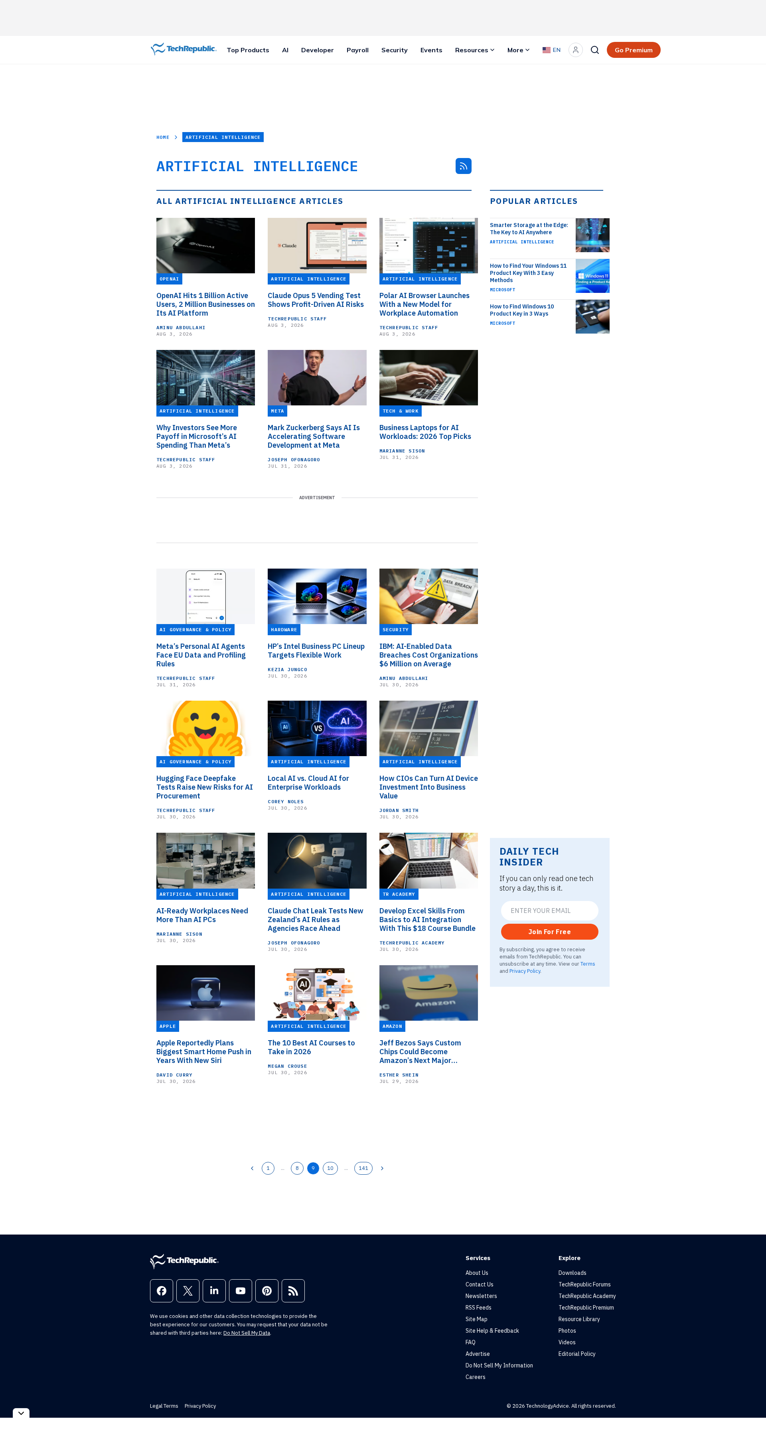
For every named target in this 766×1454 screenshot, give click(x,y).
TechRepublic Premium (586, 1307)
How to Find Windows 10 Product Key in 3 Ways (522, 310)
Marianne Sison (402, 451)
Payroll (358, 50)
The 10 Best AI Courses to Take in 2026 (311, 1047)
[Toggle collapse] (21, 1413)
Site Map (477, 1319)
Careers (476, 1377)
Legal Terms (164, 1406)
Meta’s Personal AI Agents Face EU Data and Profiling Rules (201, 655)
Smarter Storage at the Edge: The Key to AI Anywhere (529, 228)
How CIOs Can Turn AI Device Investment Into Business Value (428, 787)
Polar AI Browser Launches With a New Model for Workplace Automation (424, 304)
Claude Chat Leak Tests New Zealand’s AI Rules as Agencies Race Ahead (315, 920)
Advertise (478, 1353)
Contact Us (480, 1284)
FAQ (471, 1342)
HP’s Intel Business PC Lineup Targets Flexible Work (316, 651)
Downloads (572, 1272)
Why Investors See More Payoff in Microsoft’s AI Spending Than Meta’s (196, 436)
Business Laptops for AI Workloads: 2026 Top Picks (425, 432)
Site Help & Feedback (492, 1330)
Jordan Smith (399, 810)
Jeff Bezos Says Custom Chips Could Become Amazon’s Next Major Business (420, 1052)
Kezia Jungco (287, 669)
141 (363, 1168)
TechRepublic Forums (585, 1284)
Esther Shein (399, 1075)
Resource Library (579, 1319)
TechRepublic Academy (412, 943)
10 (330, 1168)
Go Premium (634, 50)
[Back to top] (750, 1429)
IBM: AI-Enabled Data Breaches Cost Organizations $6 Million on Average (428, 655)
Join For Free (550, 932)
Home (163, 137)
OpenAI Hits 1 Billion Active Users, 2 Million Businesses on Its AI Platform (205, 304)
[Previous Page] (252, 1168)
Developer (317, 50)
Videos (567, 1342)
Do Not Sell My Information (499, 1365)
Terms (587, 963)
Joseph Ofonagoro (294, 459)
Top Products (248, 50)
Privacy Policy (524, 971)
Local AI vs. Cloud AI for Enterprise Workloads (308, 783)
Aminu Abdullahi (180, 327)
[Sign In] (576, 50)
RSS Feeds (479, 1307)
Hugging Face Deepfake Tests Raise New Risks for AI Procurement (204, 787)
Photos (567, 1330)
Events (431, 50)
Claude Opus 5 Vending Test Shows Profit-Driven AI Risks (316, 300)
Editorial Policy (577, 1353)
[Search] (595, 50)
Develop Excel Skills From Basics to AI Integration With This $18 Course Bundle (427, 920)
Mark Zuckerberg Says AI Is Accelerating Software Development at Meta (314, 436)
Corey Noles (286, 801)
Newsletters (481, 1296)
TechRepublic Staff (297, 319)
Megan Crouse (287, 1066)
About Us (477, 1272)
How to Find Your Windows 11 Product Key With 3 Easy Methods (528, 273)
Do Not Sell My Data (246, 1333)
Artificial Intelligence (522, 242)
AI (285, 50)
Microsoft (502, 289)
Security (394, 50)
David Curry (174, 1075)
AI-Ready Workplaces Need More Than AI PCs (202, 915)
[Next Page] (382, 1168)
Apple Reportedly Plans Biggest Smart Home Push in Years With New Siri (203, 1052)
